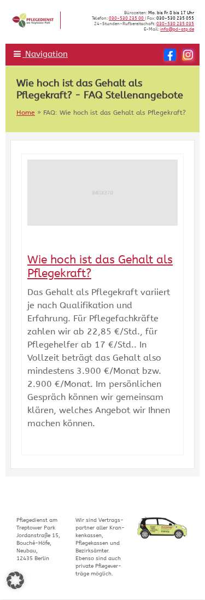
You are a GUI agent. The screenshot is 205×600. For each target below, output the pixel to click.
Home (25, 112)
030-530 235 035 (175, 23)
